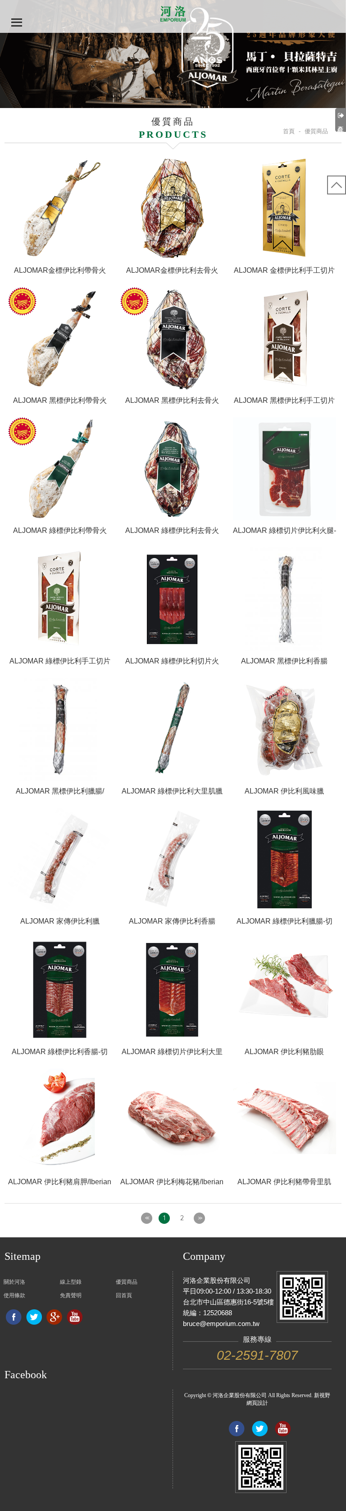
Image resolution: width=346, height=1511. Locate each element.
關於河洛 (14, 1282)
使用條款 (14, 1295)
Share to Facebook (13, 1317)
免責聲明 (71, 1295)
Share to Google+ (54, 1317)
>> (199, 1217)
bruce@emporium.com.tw (221, 1323)
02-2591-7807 (257, 1355)
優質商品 (126, 1282)
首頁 (289, 131)
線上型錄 (71, 1282)
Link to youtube (74, 1317)
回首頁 (124, 1295)
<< (147, 1217)
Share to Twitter (34, 1317)
